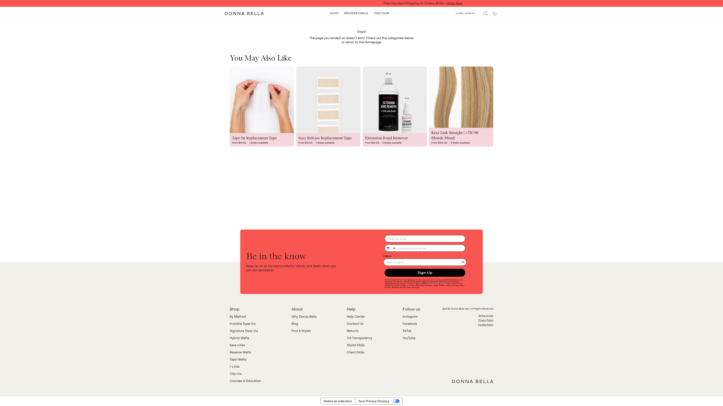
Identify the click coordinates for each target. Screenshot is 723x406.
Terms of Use (485, 315)
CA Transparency (359, 338)
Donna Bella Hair (460, 308)
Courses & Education (245, 381)
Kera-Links (237, 345)
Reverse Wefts (240, 352)
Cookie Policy (485, 324)
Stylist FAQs (356, 345)
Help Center (356, 317)
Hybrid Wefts (239, 338)
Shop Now (393, 3)
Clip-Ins (236, 374)
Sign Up (424, 273)
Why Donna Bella (304, 317)
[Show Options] (463, 262)
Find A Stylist (301, 331)
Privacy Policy (432, 284)
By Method (238, 317)
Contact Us (355, 324)
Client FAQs (355, 352)
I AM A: (387, 256)
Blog (294, 324)
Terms (443, 284)
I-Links (235, 367)
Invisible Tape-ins (243, 324)
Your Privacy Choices (373, 401)
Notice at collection (338, 401)
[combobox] (390, 248)
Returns (352, 331)
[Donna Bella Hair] (472, 381)
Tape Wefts (238, 359)
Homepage (373, 42)
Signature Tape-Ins (244, 331)
